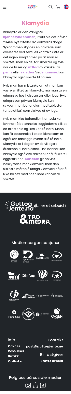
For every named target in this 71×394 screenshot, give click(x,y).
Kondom (32, 159)
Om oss (14, 346)
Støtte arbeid (51, 361)
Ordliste (14, 361)
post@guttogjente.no (44, 346)
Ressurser (16, 351)
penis (7, 72)
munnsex (50, 72)
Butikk (13, 356)
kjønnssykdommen (19, 37)
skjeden (27, 72)
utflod (33, 67)
